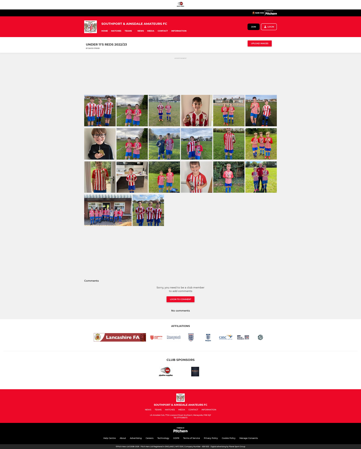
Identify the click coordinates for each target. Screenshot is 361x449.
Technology (163, 438)
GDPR (176, 438)
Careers (149, 438)
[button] (104, 31)
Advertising (136, 438)
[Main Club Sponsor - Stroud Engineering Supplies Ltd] (180, 5)
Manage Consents (248, 438)
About (123, 438)
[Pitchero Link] (271, 14)
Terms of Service (191, 438)
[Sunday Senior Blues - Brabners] (195, 372)
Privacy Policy (211, 438)
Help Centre (109, 438)
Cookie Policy (228, 438)
